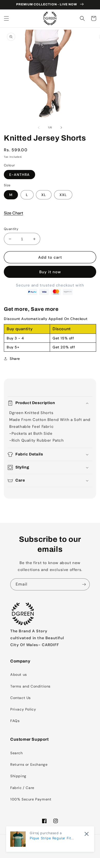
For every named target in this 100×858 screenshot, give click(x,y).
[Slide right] (61, 127)
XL (43, 194)
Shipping (18, 776)
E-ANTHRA (19, 174)
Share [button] (15, 358)
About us (18, 674)
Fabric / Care (22, 787)
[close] (86, 833)
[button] (6, 18)
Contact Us (20, 697)
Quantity (11, 229)
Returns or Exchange (28, 764)
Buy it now (50, 271)
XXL (63, 194)
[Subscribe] (83, 584)
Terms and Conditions (30, 686)
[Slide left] (38, 127)
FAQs (14, 720)
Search (16, 753)
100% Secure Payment (30, 799)
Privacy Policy (23, 709)
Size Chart (13, 213)
